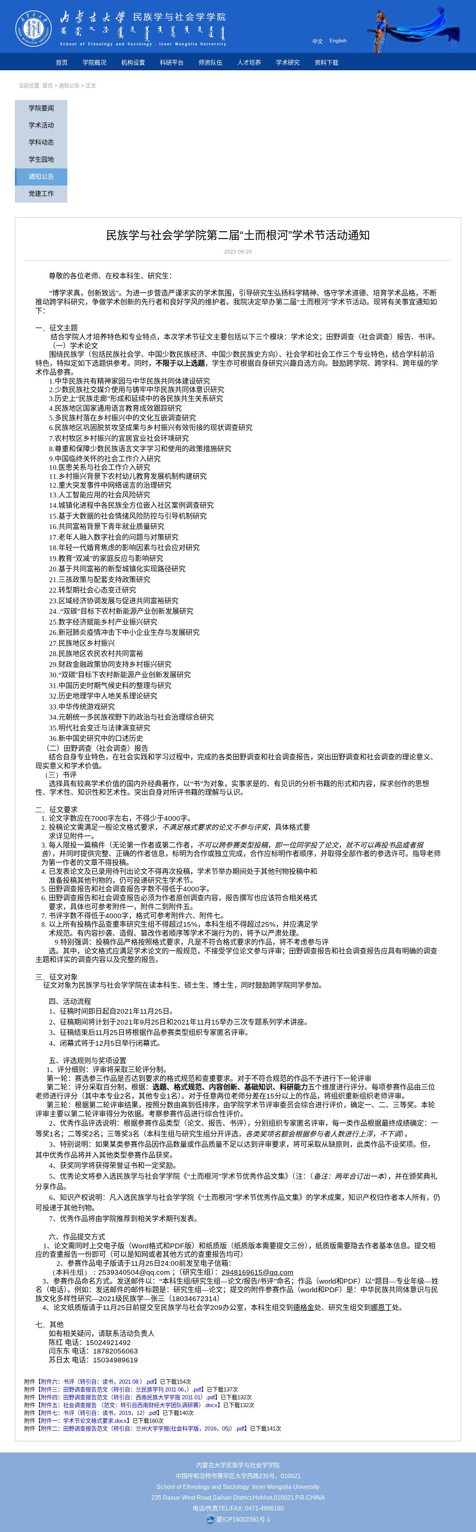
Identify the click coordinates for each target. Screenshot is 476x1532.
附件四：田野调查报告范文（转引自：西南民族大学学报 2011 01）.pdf (128, 1397)
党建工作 (41, 193)
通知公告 (69, 85)
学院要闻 (41, 108)
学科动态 (41, 142)
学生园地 (41, 159)
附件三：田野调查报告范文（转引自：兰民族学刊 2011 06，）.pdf (121, 1389)
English (338, 40)
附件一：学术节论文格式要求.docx (84, 1420)
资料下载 (326, 62)
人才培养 (249, 62)
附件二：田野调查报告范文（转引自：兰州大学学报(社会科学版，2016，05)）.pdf (142, 1428)
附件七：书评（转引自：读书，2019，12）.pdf (99, 1413)
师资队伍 (210, 62)
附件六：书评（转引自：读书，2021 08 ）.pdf (97, 1381)
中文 (317, 41)
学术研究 (288, 62)
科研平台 (172, 62)
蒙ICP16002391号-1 (243, 1519)
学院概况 (94, 62)
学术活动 (41, 125)
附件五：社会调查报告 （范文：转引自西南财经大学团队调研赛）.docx (129, 1405)
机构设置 (133, 62)
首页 (62, 62)
